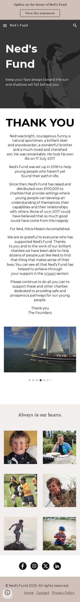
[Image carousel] (40, 354)
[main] (40, 56)
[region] (40, 10)
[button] (5, 25)
